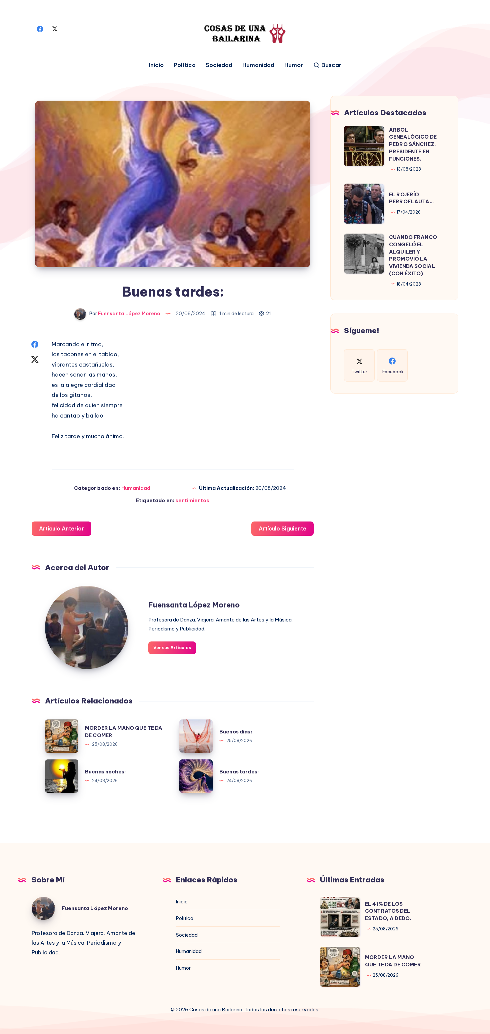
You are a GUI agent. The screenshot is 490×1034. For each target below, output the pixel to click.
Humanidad (258, 65)
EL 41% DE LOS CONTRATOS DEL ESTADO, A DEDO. (388, 911)
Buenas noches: (105, 771)
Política (185, 65)
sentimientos (192, 500)
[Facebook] (40, 28)
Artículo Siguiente (282, 528)
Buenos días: (235, 731)
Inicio (156, 65)
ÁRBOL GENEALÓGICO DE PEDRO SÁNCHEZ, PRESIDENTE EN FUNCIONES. (413, 144)
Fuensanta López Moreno (194, 604)
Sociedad (219, 65)
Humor (293, 65)
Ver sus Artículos (172, 647)
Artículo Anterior (61, 528)
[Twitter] (55, 28)
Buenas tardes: (239, 771)
